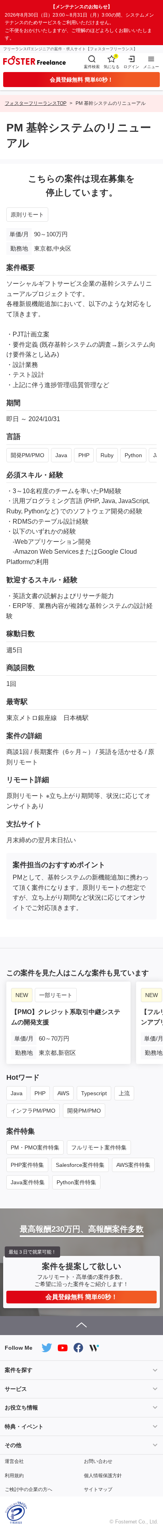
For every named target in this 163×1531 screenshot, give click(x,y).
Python (133, 455)
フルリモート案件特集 (99, 1147)
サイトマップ (98, 1489)
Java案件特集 (28, 1182)
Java (61, 455)
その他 (13, 1445)
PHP (83, 455)
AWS (63, 1093)
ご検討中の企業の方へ (28, 1489)
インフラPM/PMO (33, 1110)
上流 (124, 1093)
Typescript (94, 1093)
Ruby (107, 455)
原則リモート (27, 214)
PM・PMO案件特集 (35, 1147)
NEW (21, 995)
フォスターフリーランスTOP (35, 103)
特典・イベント (24, 1426)
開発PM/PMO (27, 455)
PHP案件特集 (27, 1165)
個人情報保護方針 (103, 1475)
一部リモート (55, 995)
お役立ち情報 (21, 1407)
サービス (16, 1389)
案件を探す (18, 1370)
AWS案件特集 (133, 1165)
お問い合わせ (98, 1461)
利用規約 (14, 1475)
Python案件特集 (76, 1182)
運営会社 (14, 1461)
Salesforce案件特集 (80, 1165)
